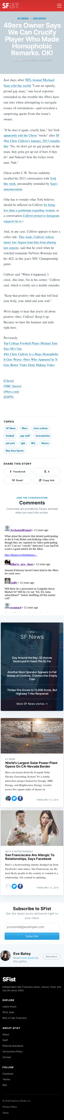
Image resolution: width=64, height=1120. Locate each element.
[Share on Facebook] (20, 798)
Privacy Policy (9, 1106)
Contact (6, 1057)
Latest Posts (9, 1006)
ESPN (8, 397)
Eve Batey (40, 18)
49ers (24, 428)
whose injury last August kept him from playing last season (30, 242)
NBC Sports (12, 386)
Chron (9, 380)
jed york (10, 443)
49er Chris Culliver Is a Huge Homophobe (31, 354)
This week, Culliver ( (32, 237)
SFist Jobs (8, 1012)
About (5, 1034)
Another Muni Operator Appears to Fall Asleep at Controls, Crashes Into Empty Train (32, 675)
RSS (4, 1085)
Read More (51, 956)
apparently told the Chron (20, 135)
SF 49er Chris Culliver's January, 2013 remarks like (32, 140)
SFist (9, 979)
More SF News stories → (32, 703)
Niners (45, 443)
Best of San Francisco (14, 1017)
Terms (5, 1112)
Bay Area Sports (15, 450)
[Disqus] (32, 568)
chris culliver (40, 428)
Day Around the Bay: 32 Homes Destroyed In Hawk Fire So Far (32, 659)
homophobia (43, 435)
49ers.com (11, 391)
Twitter (6, 1079)
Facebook (7, 1073)
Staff (5, 1040)
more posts (27, 957)
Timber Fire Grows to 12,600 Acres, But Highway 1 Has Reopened (32, 691)
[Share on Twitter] (14, 798)
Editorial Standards (12, 1045)
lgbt (23, 443)
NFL (33, 443)
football (10, 435)
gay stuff (25, 435)
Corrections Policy (12, 1051)
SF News (23, 18)
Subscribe (32, 936)
